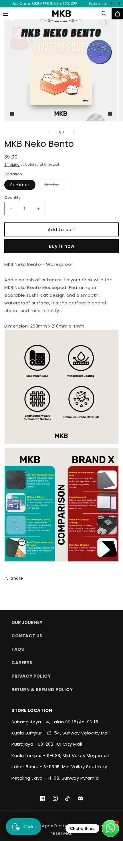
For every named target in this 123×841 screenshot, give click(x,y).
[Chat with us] (110, 828)
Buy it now (61, 246)
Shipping (12, 164)
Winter (54, 186)
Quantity (12, 197)
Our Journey (26, 622)
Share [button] (17, 578)
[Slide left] (49, 132)
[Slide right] (74, 132)
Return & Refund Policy (42, 690)
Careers (21, 663)
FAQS (17, 649)
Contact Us (27, 636)
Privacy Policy (31, 676)
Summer (19, 185)
